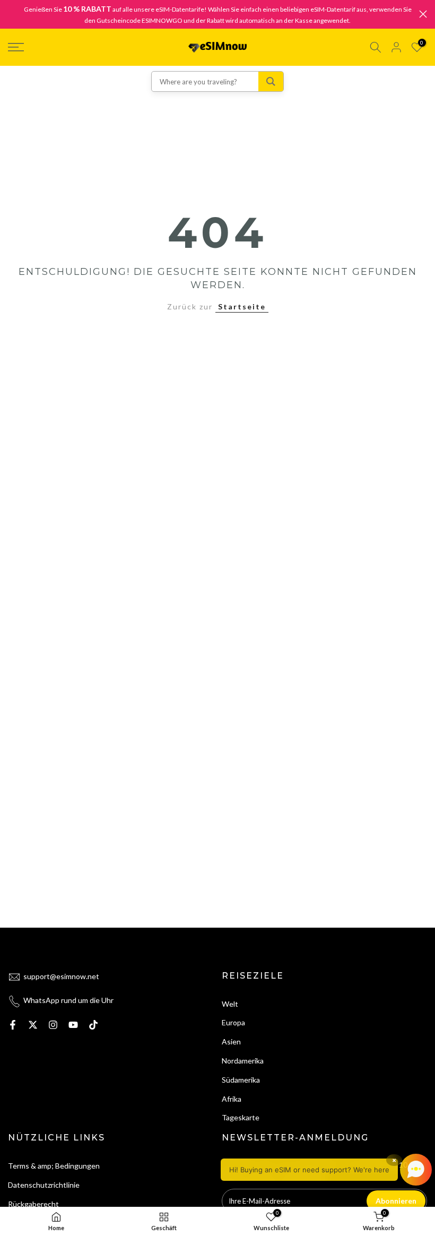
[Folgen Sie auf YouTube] (73, 1024)
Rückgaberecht (33, 1203)
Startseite (242, 306)
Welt (230, 1003)
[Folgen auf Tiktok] (93, 1024)
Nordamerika (243, 1060)
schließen (12, 14)
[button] (326, 1170)
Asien (231, 1041)
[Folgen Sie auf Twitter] (33, 1024)
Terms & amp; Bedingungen (54, 1165)
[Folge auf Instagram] (53, 1024)
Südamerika (241, 1079)
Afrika (231, 1098)
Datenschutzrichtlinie (44, 1184)
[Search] (270, 81)
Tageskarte (240, 1117)
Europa (233, 1022)
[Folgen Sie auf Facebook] (13, 1024)
